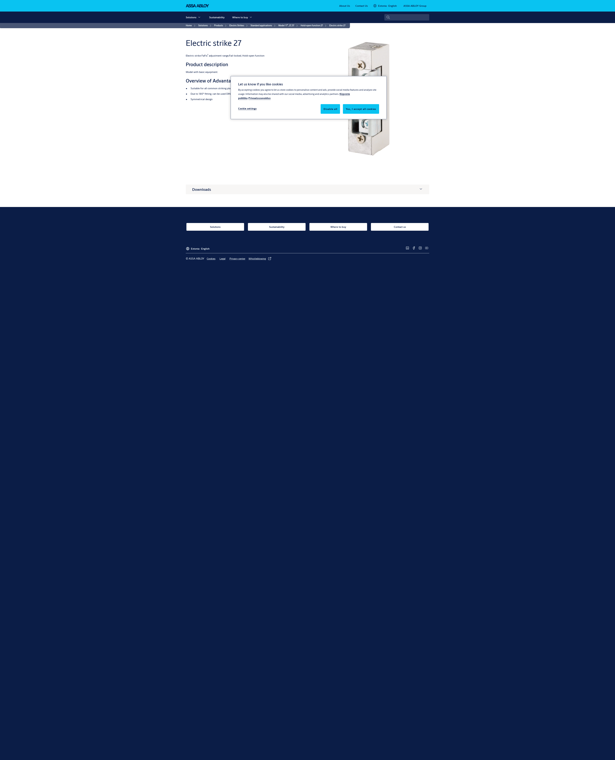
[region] (308, 97)
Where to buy (240, 17)
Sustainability (217, 17)
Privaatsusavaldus (259, 98)
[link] (344, 6)
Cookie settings (247, 108)
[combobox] (406, 17)
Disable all (330, 109)
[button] (199, 17)
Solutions (191, 17)
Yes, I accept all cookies (361, 109)
